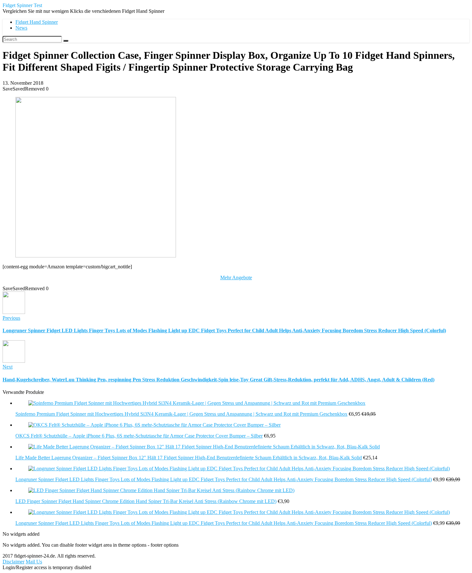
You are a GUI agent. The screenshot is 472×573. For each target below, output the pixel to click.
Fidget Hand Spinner (36, 22)
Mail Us (34, 561)
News (21, 27)
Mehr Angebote (236, 277)
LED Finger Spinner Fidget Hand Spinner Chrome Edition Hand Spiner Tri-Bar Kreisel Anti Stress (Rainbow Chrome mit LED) (145, 501)
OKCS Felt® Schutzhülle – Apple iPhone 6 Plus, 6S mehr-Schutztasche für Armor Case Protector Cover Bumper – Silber (139, 435)
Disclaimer (13, 561)
